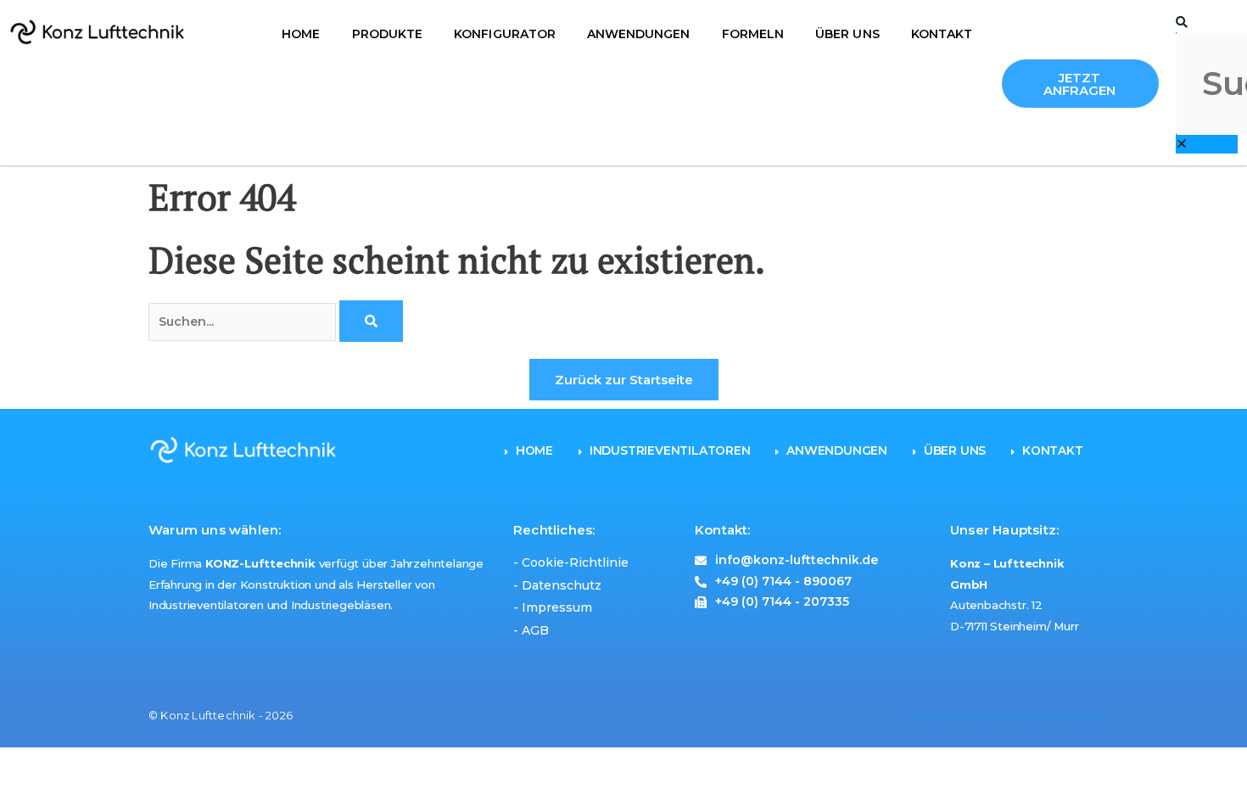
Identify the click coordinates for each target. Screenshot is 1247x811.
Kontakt (941, 34)
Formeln (753, 34)
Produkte (387, 34)
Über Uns (847, 34)
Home (301, 34)
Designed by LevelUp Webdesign (1006, 715)
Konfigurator (504, 34)
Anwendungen (638, 34)
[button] (1207, 23)
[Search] (371, 321)
